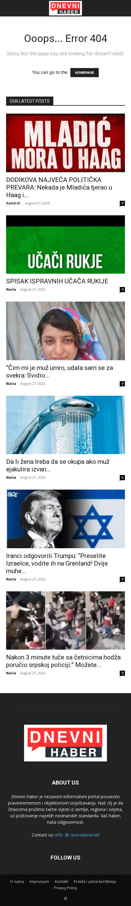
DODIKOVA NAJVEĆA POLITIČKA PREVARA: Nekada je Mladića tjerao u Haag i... (59, 187)
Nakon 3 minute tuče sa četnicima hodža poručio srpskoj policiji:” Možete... (63, 661)
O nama (17, 881)
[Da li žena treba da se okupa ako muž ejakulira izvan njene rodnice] (65, 425)
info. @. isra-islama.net (77, 835)
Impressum (39, 881)
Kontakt (61, 881)
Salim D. (13, 203)
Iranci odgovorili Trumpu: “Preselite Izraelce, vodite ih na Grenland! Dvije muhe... (57, 563)
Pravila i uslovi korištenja (95, 881)
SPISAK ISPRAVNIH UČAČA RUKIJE (57, 281)
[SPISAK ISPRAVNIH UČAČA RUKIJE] (65, 244)
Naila (11, 289)
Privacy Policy (65, 888)
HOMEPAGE (84, 72)
